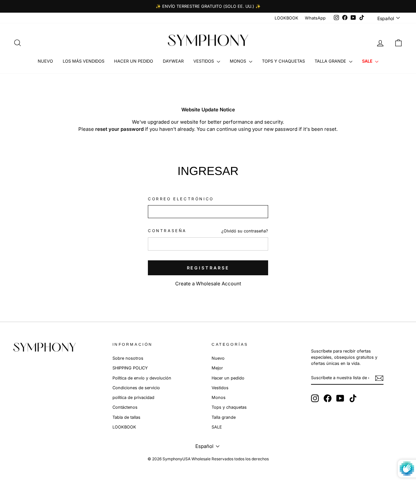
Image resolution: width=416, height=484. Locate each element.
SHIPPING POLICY (130, 368)
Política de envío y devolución (141, 378)
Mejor (217, 368)
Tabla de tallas (126, 417)
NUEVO (45, 61)
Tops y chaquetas (229, 407)
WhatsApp (315, 18)
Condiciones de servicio (136, 387)
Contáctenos (124, 407)
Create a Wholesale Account (208, 283)
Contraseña (167, 230)
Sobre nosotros (127, 358)
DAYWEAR (173, 61)
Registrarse (208, 267)
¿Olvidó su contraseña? (244, 231)
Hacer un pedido (228, 378)
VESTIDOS (204, 61)
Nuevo (218, 358)
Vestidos (220, 387)
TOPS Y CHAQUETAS (283, 61)
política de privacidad (133, 397)
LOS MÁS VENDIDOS (83, 61)
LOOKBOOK (286, 18)
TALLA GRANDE (331, 61)
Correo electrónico (181, 198)
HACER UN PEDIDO (133, 61)
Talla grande (224, 417)
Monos (238, 61)
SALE (367, 61)
